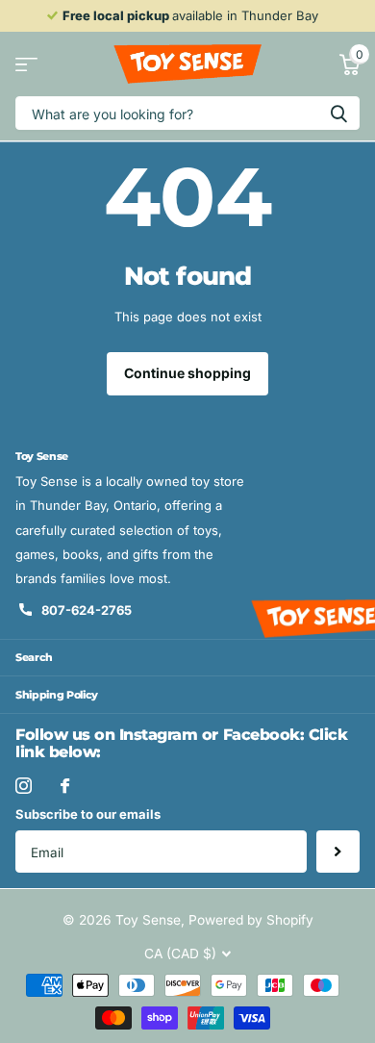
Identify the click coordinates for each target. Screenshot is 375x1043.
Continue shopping (187, 373)
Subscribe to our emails (88, 814)
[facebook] (65, 785)
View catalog (26, 64)
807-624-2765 (86, 610)
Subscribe (338, 852)
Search (34, 657)
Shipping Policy (56, 694)
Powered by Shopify (250, 920)
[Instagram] (23, 785)
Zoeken (338, 113)
